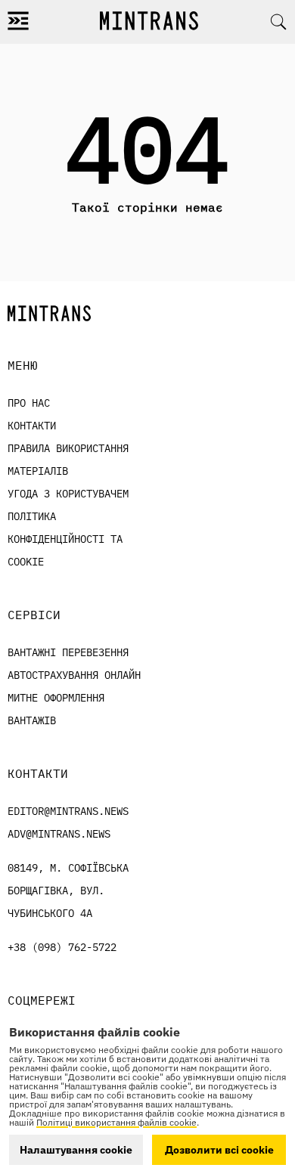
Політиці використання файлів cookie (116, 1122)
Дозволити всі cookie (219, 1150)
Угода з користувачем (68, 493)
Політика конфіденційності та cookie (65, 539)
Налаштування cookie (76, 1150)
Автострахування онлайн (74, 675)
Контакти (32, 425)
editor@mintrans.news (68, 811)
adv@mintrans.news (59, 834)
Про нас (29, 403)
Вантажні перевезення (68, 652)
